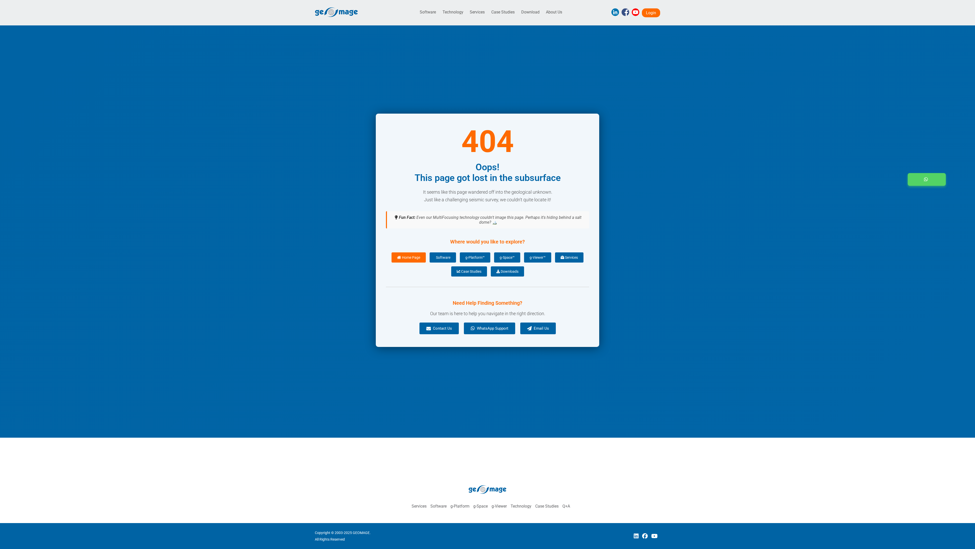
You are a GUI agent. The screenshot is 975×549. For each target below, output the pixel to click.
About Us (554, 12)
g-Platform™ (475, 257)
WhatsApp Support (492, 328)
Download (530, 12)
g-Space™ (507, 257)
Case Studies (503, 12)
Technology (453, 12)
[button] (927, 179)
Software (428, 12)
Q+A (566, 506)
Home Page (410, 257)
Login (651, 12)
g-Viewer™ (538, 257)
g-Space (480, 506)
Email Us (541, 328)
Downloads (509, 271)
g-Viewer (499, 506)
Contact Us (442, 328)
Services (477, 12)
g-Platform (459, 506)
